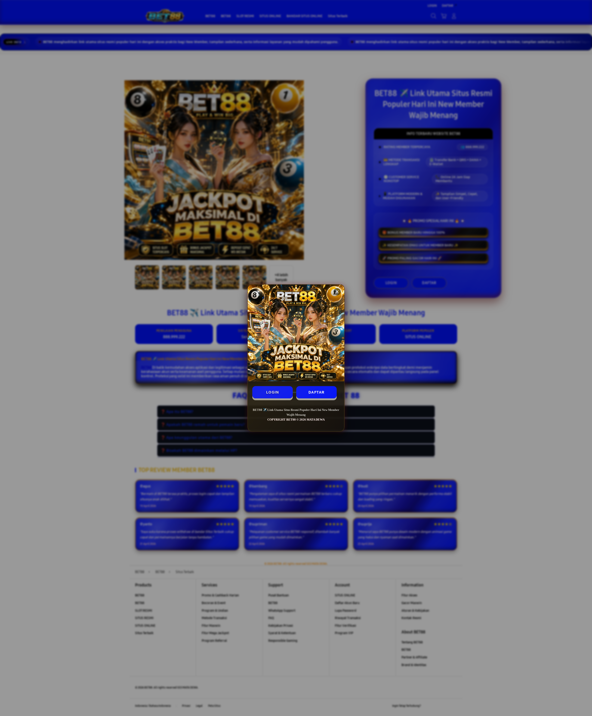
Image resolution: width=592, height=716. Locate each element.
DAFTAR (316, 392)
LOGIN (272, 392)
